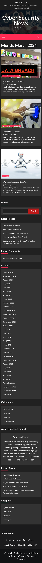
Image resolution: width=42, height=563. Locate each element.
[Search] (38, 37)
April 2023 (7, 379)
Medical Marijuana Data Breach (15, 237)
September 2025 (9, 276)
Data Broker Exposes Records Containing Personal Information (19, 242)
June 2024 (7, 333)
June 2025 (7, 287)
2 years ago (8, 84)
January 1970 (8, 394)
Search (4, 202)
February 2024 (8, 349)
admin (14, 84)
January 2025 (8, 307)
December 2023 (9, 356)
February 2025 (8, 303)
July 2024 (6, 329)
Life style (6, 176)
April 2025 (7, 295)
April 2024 (7, 341)
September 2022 (9, 391)
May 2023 (7, 375)
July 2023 (6, 368)
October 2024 (8, 318)
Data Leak (17, 76)
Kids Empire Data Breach (13, 81)
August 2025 (8, 280)
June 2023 (7, 371)
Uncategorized (8, 421)
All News (13, 5)
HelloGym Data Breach (12, 229)
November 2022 (9, 387)
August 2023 (8, 364)
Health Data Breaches (11, 225)
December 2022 (9, 383)
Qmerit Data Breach (11, 132)
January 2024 (8, 352)
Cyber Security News (21, 20)
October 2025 (8, 272)
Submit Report (33, 5)
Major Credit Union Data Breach (15, 233)
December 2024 (9, 310)
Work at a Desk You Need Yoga (15, 182)
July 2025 (6, 284)
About (6, 5)
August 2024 (8, 326)
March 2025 (7, 299)
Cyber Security (7, 76)
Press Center (22, 5)
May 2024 (7, 337)
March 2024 (7, 345)
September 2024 (9, 322)
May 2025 (7, 291)
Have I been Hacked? (21, 8)
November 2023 (9, 360)
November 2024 (9, 314)
